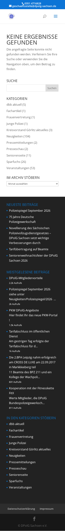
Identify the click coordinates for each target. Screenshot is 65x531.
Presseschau (15, 149)
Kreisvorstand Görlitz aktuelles (27, 130)
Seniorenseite (15, 155)
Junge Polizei (14, 124)
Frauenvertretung (18, 117)
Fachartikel (13, 111)
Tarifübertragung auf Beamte (28, 249)
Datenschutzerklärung (21, 508)
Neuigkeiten (14, 136)
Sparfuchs (13, 162)
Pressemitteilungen (19, 143)
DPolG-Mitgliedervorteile (26, 278)
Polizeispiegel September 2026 (29, 211)
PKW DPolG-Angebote (24, 310)
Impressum (46, 508)
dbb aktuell (14, 105)
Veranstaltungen (17, 168)
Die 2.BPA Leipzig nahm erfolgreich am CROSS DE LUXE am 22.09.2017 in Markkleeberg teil (32, 362)
